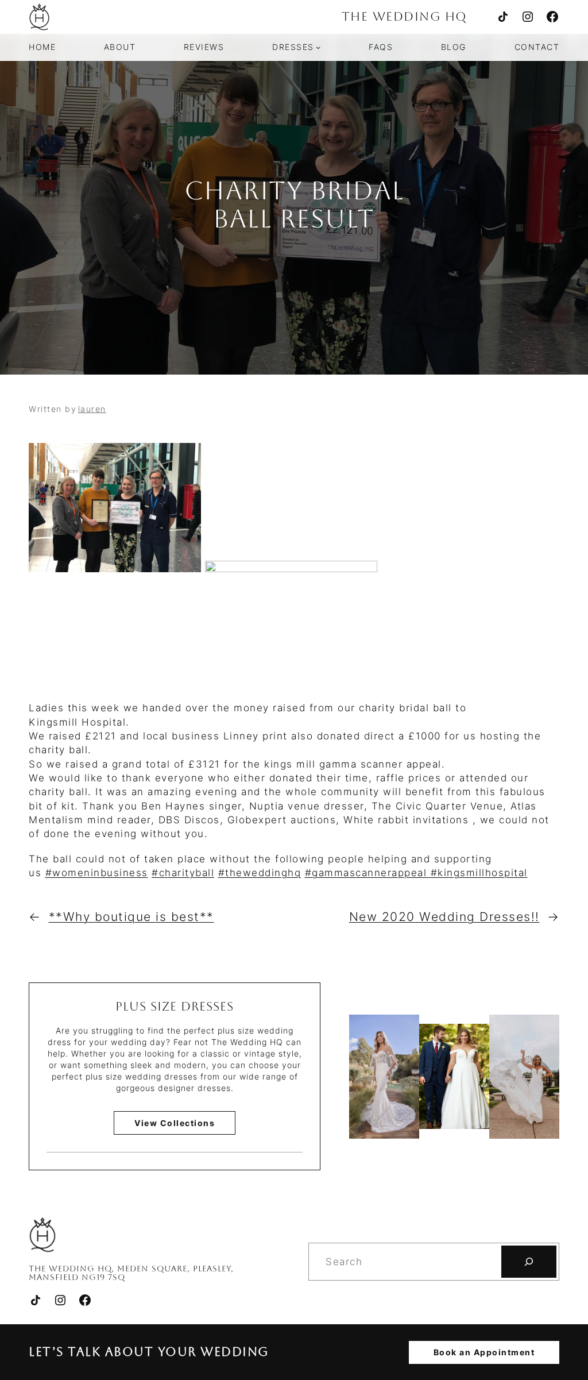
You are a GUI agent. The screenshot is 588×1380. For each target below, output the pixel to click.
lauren (92, 409)
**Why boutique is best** (131, 916)
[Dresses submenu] (318, 47)
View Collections (174, 1123)
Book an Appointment (484, 1352)
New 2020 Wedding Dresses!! (444, 916)
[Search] (528, 1262)
